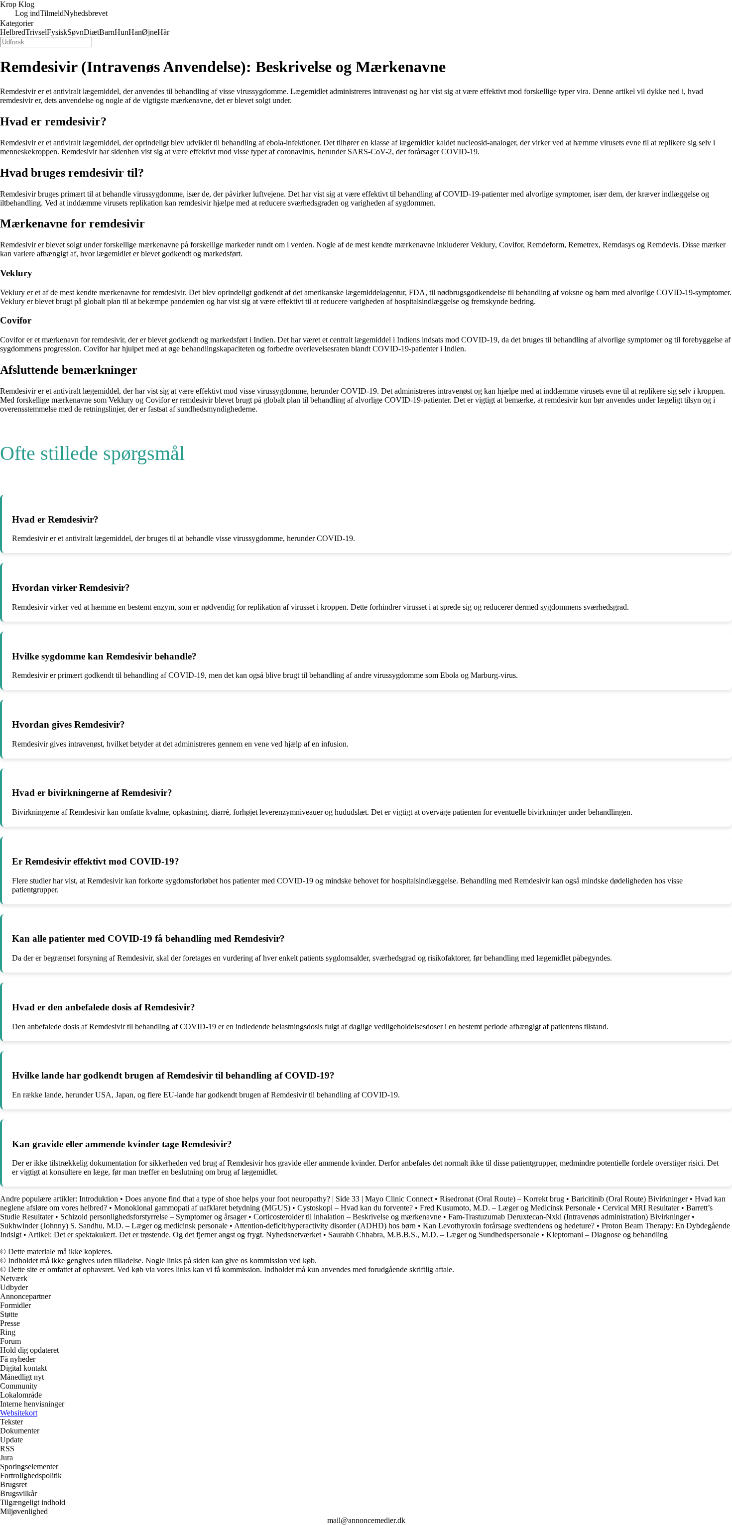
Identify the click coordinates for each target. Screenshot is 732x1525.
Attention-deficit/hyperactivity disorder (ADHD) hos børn (325, 1225)
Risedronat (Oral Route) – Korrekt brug (502, 1199)
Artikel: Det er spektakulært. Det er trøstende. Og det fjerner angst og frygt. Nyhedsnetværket (174, 1234)
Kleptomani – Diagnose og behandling (607, 1234)
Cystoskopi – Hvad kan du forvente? (355, 1207)
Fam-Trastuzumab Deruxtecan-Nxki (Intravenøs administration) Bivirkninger (569, 1216)
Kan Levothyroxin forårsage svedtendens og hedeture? (509, 1225)
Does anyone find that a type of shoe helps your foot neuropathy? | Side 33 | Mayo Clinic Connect (279, 1199)
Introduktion (98, 1199)
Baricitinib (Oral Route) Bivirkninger (629, 1199)
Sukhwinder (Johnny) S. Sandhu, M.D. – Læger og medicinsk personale (114, 1225)
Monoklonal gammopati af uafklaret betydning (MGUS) (202, 1207)
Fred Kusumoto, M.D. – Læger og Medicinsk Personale (508, 1207)
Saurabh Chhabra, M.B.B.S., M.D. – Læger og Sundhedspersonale (433, 1234)
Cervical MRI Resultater (641, 1207)
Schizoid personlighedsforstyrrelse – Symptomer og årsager (153, 1216)
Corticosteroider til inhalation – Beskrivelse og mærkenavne (347, 1216)
